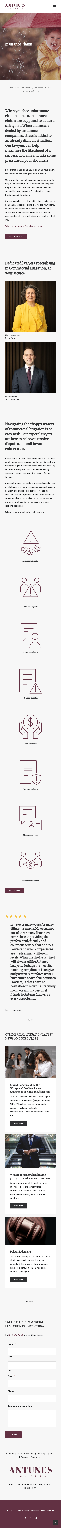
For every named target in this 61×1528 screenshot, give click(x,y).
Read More (18, 1123)
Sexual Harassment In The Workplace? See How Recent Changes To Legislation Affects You (30, 1088)
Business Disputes (30, 606)
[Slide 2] (31, 1019)
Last (10, 1370)
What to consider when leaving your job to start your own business (30, 1176)
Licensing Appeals (30, 835)
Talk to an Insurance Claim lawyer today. (23, 226)
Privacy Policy (23, 1511)
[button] (54, 6)
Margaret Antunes (12, 335)
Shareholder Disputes (30, 880)
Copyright (11, 1511)
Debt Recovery (31, 743)
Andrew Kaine (11, 396)
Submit (13, 1434)
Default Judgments (20, 1251)
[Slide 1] (29, 1019)
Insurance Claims (30, 789)
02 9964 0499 (16, 1335)
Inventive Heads (47, 1511)
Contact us (36, 1457)
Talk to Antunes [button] (16, 237)
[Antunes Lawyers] (15, 6)
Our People (42, 1453)
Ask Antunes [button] (14, 890)
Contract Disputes (30, 698)
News (52, 1453)
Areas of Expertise (24, 88)
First (10, 1357)
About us (9, 1453)
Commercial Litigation (43, 88)
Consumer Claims (30, 652)
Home (12, 88)
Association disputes (30, 561)
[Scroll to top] (55, 1522)
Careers (25, 1457)
